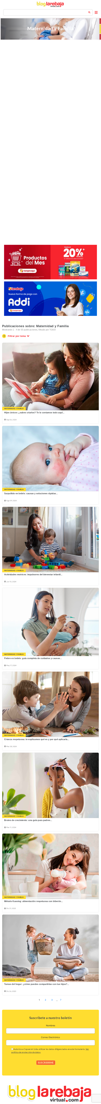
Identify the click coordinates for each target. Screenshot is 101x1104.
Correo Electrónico (50, 1037)
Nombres (50, 1025)
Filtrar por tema (17, 336)
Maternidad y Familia (14, 409)
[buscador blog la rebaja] (89, 12)
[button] (96, 12)
